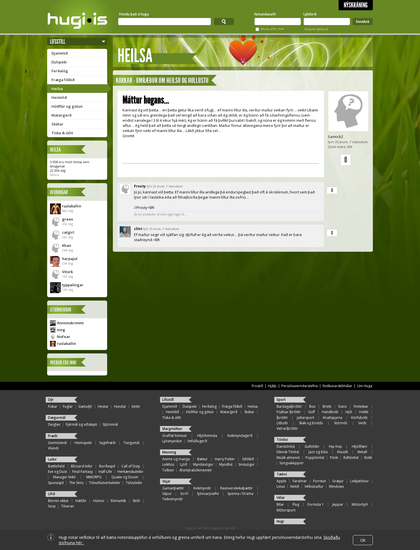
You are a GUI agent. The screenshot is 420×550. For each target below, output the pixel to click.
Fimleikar (361, 406)
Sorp (52, 506)
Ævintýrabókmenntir (195, 470)
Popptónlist (314, 457)
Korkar (124, 80)
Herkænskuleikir (130, 471)
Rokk (368, 457)
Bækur (202, 459)
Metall (362, 451)
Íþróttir (282, 417)
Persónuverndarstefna (299, 385)
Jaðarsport (305, 417)
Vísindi (53, 448)
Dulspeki (59, 62)
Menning (169, 452)
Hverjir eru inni (63, 362)
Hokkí (363, 411)
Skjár (166, 481)
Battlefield (56, 466)
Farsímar (300, 481)
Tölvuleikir (134, 482)
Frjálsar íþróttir (289, 411)
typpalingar (72, 284)
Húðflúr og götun (67, 106)
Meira (54, 175)
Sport (281, 399)
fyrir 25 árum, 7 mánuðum (165, 186)
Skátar (57, 124)
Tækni (282, 474)
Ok (362, 540)
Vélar (281, 497)
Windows (336, 486)
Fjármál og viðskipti (81, 424)
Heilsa (57, 88)
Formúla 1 (315, 504)
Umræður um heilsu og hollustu (172, 80)
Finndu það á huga (134, 14)
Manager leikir (64, 477)
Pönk (334, 457)
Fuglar (68, 406)
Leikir (52, 459)
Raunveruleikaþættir (236, 488)
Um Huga (364, 385)
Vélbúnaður (314, 486)
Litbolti (282, 423)
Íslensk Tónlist (288, 451)
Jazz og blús (318, 451)
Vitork (67, 271)
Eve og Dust (57, 471)
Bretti (327, 406)
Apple (281, 481)
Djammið (59, 53)
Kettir (136, 406)
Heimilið (59, 97)
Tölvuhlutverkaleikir (104, 482)
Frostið (257, 385)
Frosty (140, 186)
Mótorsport (286, 510)
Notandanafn (265, 14)
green (67, 219)
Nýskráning (356, 5)
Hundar (120, 406)
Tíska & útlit (62, 132)
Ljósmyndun (172, 441)
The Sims (76, 482)
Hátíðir (81, 500)
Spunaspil (56, 482)
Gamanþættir (173, 488)
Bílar (280, 504)
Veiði (362, 423)
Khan (66, 245)
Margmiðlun (172, 428)
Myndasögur (203, 464)
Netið (294, 486)
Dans (342, 406)
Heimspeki (83, 442)
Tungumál (131, 442)
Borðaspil (107, 466)
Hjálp (272, 385)
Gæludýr (85, 406)
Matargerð (61, 115)
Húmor (99, 500)
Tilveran (67, 506)
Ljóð (183, 464)
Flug (296, 504)
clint (138, 228)
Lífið (51, 493)
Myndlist (226, 464)
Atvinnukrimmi (70, 322)
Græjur (338, 481)
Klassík (342, 451)
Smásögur (246, 464)
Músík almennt (288, 457)
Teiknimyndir (172, 499)
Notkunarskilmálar (337, 385)
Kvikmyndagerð (240, 435)
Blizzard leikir (82, 466)
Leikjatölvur (359, 481)
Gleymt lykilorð (316, 29)
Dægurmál (56, 417)
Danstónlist (286, 446)
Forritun (319, 481)
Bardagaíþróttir (289, 406)
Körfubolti (359, 417)
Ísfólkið (248, 459)
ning (61, 329)
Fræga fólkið (63, 79)
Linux (281, 486)
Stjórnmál (110, 424)
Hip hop (335, 446)
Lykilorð (310, 14)
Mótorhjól (360, 504)
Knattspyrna (332, 417)
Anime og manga (176, 459)
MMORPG (93, 477)
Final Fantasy (82, 471)
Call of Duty (130, 466)
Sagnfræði (107, 442)
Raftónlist (351, 457)
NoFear (63, 336)
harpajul (69, 258)
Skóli (136, 500)
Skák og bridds (311, 423)
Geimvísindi (57, 442)
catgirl (68, 232)
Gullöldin (312, 446)
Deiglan (54, 424)
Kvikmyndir (202, 488)
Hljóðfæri (359, 446)
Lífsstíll (57, 41)
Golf (311, 411)
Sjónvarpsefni (208, 493)
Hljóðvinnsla (207, 435)
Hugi (280, 521)
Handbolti (330, 411)
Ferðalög (59, 70)
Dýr (51, 399)
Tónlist (282, 439)
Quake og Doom (124, 477)
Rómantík (118, 500)
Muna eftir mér (272, 29)
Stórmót (340, 423)
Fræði (52, 435)
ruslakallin (71, 206)
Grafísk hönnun (174, 435)
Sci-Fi (184, 493)
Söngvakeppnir (291, 463)
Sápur (167, 493)
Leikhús (168, 464)
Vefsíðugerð (197, 441)
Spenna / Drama (240, 493)
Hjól (348, 411)
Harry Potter (225, 459)
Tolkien (168, 470)
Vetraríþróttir (287, 428)
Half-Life (105, 471)
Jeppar (337, 504)
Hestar (103, 406)
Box (312, 406)
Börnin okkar (58, 500)
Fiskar (52, 406)
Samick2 (335, 136)
